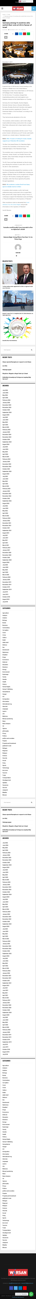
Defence (5, 645)
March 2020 (6, 574)
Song (4, 763)
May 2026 (5, 395)
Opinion (5, 728)
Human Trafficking (8, 689)
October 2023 (6, 469)
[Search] (31, 350)
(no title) (5, 366)
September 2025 (7, 412)
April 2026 (5, 397)
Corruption (5, 630)
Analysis (5, 615)
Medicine (5, 716)
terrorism (5, 770)
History (5, 684)
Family (4, 677)
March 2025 (6, 427)
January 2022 (6, 520)
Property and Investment (9, 743)
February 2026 (6, 400)
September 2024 (7, 442)
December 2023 (7, 464)
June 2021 (5, 537)
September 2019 (7, 589)
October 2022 (6, 498)
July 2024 (5, 446)
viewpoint (5, 790)
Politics (5, 736)
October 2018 (6, 597)
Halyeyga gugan (7, 369)
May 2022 (5, 510)
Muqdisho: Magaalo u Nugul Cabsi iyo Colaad (15, 373)
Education (5, 664)
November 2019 (7, 584)
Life (4, 713)
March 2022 (6, 515)
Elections (5, 667)
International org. (7, 704)
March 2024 (6, 456)
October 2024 (6, 439)
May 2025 (5, 422)
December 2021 (7, 523)
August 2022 (6, 503)
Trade (4, 775)
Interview (5, 706)
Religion (5, 753)
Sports (4, 765)
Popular (5, 740)
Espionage (5, 674)
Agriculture (6, 613)
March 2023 (6, 486)
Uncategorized (7, 780)
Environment (6, 672)
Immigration (6, 699)
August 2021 (6, 533)
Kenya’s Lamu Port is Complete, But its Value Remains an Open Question (18, 314)
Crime (4, 635)
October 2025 (6, 410)
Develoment (6, 649)
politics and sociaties (8, 738)
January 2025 (6, 432)
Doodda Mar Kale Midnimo (10, 340)
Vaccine (5, 787)
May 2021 (5, 540)
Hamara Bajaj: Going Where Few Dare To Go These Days (18, 238)
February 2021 (6, 547)
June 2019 (5, 594)
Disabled (5, 654)
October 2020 (6, 557)
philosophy (6, 731)
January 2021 (6, 550)
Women (5, 795)
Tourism (5, 772)
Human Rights (6, 686)
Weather (5, 792)
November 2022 (7, 496)
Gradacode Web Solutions (18, 1297)
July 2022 (5, 506)
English (23, 1)
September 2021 (7, 530)
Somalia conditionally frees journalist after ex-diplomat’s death (18, 228)
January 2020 (6, 579)
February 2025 (6, 429)
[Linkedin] (20, 1288)
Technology (6, 768)
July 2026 (5, 390)
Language (5, 709)
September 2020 (7, 560)
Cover (4, 20)
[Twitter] (16, 1288)
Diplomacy (5, 652)
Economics (18, 2)
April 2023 (5, 483)
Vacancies (5, 785)
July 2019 (5, 592)
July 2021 (5, 535)
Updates (5, 782)
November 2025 (7, 407)
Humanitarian (6, 691)
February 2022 (6, 518)
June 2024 (5, 449)
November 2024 (7, 437)
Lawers (4, 711)
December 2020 (7, 552)
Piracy (4, 733)
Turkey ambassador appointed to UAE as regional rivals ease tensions (18, 287)
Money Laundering (8, 718)
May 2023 (5, 481)
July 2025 (5, 417)
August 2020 (6, 562)
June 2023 (5, 479)
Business (5, 625)
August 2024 (6, 444)
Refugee (5, 748)
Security (5, 758)
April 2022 (5, 513)
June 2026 (5, 392)
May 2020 (5, 570)
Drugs (4, 657)
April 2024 (5, 454)
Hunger (5, 694)
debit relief (5, 642)
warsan (5, 29)
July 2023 (5, 476)
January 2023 (6, 491)
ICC (3, 696)
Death (4, 640)
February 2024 (6, 459)
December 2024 (7, 434)
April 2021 (5, 542)
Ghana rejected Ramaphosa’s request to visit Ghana (17, 362)
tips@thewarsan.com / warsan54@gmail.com (21, 1283)
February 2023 (6, 488)
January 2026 (6, 402)
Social (4, 760)
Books (4, 622)
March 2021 (6, 545)
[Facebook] (11, 1288)
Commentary (6, 627)
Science (5, 755)
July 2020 (5, 565)
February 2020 (6, 577)
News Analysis (6, 723)
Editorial (5, 662)
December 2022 (7, 493)
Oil (3, 726)
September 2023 (7, 471)
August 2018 (6, 599)
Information (6, 701)
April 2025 (5, 424)
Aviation (5, 618)
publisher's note (7, 745)
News (4, 721)
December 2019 (7, 582)
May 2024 (5, 451)
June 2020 (5, 567)
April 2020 (5, 572)
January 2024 (6, 461)
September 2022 (7, 501)
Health (4, 681)
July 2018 (5, 601)
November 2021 (7, 525)
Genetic (5, 679)
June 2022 (5, 508)
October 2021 (6, 528)
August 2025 (6, 415)
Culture (4, 637)
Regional (5, 750)
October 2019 (6, 587)
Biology (5, 620)
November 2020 (7, 555)
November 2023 (7, 466)
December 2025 (7, 405)
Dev (4, 647)
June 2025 (5, 419)
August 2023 (6, 474)
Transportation (7, 777)
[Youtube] (25, 1288)
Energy (4, 669)
